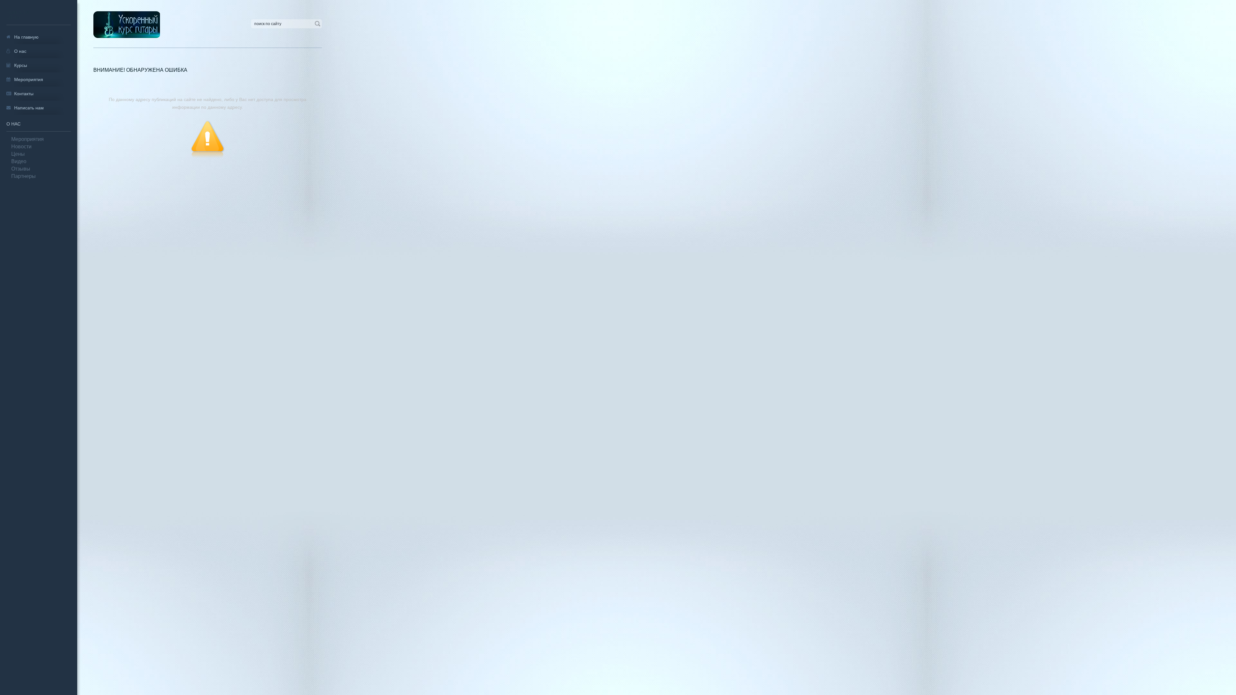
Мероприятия (27, 139)
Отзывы (20, 168)
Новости (17, 12)
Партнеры (23, 176)
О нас (13, 123)
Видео (18, 161)
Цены (13, 17)
